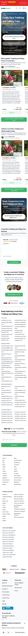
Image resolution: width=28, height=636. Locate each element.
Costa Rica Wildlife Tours (7, 348)
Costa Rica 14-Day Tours (7, 418)
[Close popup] (24, 623)
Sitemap (4, 604)
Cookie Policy (5, 598)
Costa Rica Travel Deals (20, 322)
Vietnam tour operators (19, 511)
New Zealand (17, 475)
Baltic (15, 458)
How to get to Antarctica (8, 546)
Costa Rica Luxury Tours (20, 336)
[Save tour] (3, 71)
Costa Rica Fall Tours (6, 390)
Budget (4, 520)
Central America (18, 477)
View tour (11, 112)
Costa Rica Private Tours (20, 320)
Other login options (20, 632)
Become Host (18, 587)
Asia (3, 462)
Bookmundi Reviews (7, 586)
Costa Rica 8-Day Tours (6, 412)
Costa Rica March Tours (20, 390)
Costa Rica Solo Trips (19, 334)
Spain (3, 464)
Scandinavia (17, 462)
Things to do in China (7, 548)
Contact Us (5, 589)
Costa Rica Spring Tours (6, 404)
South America (6, 480)
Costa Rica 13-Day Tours (7, 422)
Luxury (4, 518)
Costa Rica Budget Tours (20, 324)
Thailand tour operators (19, 509)
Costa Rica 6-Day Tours (6, 420)
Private (4, 507)
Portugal (4, 473)
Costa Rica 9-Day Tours (6, 414)
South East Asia (18, 460)
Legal (3, 601)
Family (4, 509)
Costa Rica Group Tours (6, 328)
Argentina (4, 477)
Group (3, 505)
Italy (3, 460)
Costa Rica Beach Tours (6, 381)
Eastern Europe (17, 480)
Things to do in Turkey (7, 552)
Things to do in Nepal (7, 543)
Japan (15, 469)
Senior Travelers (6, 514)
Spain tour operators (19, 494)
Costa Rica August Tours (7, 398)
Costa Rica (16, 464)
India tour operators (18, 498)
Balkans (4, 484)
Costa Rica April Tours (20, 400)
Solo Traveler (5, 511)
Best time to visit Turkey (8, 539)
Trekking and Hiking (7, 496)
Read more (5, 32)
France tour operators (19, 503)
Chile (3, 469)
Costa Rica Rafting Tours (20, 349)
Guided (4, 516)
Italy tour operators (18, 496)
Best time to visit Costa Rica (9, 530)
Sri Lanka (16, 473)
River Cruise (5, 501)
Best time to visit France (8, 541)
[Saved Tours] (19, 8)
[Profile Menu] (24, 8)
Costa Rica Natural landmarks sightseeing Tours (6, 367)
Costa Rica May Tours (20, 406)
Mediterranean (17, 484)
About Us (4, 583)
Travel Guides (5, 592)
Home (3, 13)
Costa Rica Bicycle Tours (20, 375)
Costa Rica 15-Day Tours (20, 420)
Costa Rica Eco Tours (6, 320)
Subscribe (14, 445)
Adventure (4, 494)
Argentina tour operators (17, 514)
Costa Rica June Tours (20, 404)
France (4, 467)
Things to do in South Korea (8, 554)
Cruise (3, 498)
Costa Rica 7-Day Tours (20, 412)
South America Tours (12, 13)
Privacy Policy (6, 595)
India (15, 467)
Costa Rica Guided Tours (7, 326)
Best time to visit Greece (8, 532)
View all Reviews (14, 262)
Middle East (16, 482)
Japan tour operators (19, 501)
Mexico (15, 471)
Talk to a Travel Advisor (14, 43)
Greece (4, 471)
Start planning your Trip (14, 294)
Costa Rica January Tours (21, 402)
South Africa (5, 482)
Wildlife (4, 503)
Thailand (4, 475)
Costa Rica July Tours (6, 400)
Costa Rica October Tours (7, 402)
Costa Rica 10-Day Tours (7, 416)
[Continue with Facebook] (3, 632)
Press (16, 590)
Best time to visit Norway (8, 537)
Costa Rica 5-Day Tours (20, 418)
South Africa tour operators (18, 506)
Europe (4, 458)
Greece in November (7, 556)
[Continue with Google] (8, 632)
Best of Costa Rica (7, 256)
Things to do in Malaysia (8, 550)
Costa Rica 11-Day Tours (20, 414)
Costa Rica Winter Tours (6, 396)
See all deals (23, 3)
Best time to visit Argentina (8, 535)
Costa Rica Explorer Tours (7, 345)
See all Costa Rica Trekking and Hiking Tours (14, 37)
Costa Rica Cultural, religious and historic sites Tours (7, 373)
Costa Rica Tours (23, 13)
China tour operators (19, 517)
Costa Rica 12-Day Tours (20, 416)
